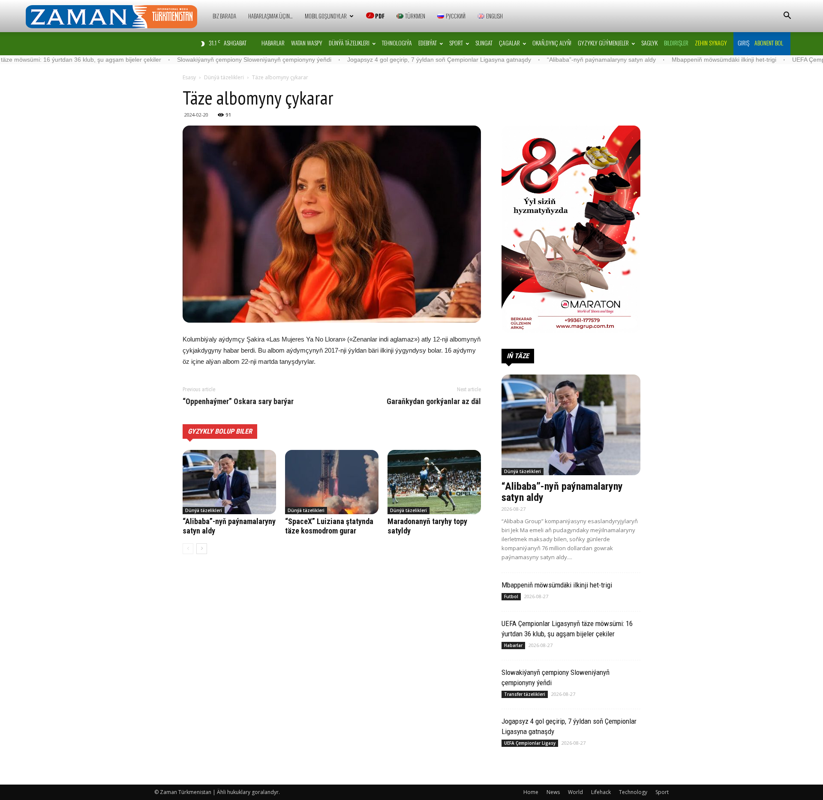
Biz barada (224, 16)
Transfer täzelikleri (524, 694)
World (575, 792)
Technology (633, 792)
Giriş (743, 42)
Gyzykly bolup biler (220, 431)
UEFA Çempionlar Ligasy (530, 743)
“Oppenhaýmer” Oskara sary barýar (238, 401)
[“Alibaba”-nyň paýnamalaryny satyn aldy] (229, 482)
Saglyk (649, 42)
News (553, 792)
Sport (456, 42)
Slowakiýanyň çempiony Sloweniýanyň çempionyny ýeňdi (204, 59)
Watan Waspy (306, 42)
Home (530, 792)
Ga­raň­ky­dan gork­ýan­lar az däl (434, 401)
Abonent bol (768, 42)
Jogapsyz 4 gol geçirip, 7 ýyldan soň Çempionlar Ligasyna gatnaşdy (389, 59)
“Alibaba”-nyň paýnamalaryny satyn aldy (551, 59)
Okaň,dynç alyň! (551, 42)
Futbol (511, 596)
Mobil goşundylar (326, 16)
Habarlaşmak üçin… (270, 16)
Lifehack (601, 792)
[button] (787, 16)
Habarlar (273, 42)
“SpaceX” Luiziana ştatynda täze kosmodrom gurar (329, 526)
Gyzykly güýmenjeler (603, 42)
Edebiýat (427, 42)
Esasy (189, 77)
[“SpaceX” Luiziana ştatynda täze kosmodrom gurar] (331, 482)
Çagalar (509, 42)
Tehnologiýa (397, 42)
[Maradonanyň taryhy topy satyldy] (434, 482)
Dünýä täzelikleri (349, 42)
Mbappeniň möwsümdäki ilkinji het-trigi (674, 59)
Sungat (484, 42)
